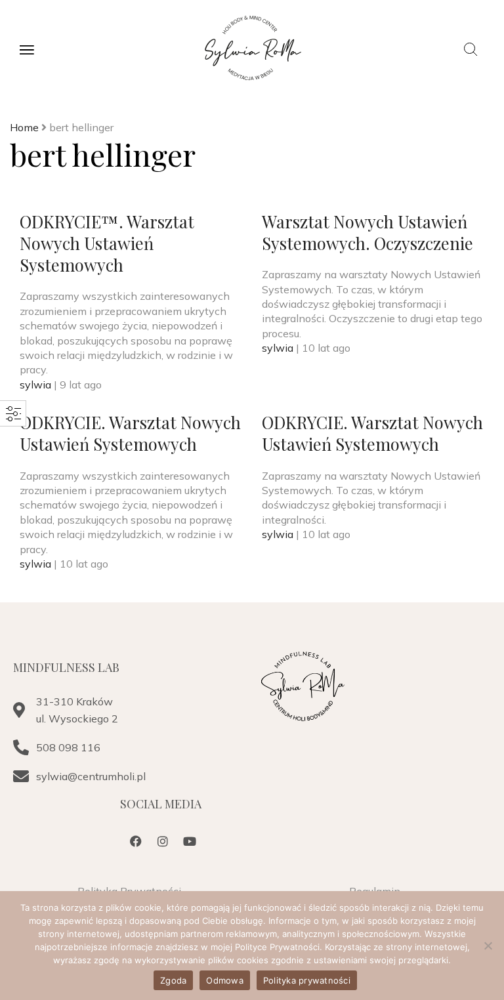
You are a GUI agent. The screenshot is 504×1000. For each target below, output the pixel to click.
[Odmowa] (487, 945)
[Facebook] (136, 841)
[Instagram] (163, 841)
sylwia (37, 384)
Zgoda (173, 980)
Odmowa (224, 980)
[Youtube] (189, 841)
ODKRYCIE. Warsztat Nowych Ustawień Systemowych (130, 433)
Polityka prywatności (306, 980)
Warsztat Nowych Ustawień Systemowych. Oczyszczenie (367, 232)
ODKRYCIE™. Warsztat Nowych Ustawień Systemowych (107, 243)
